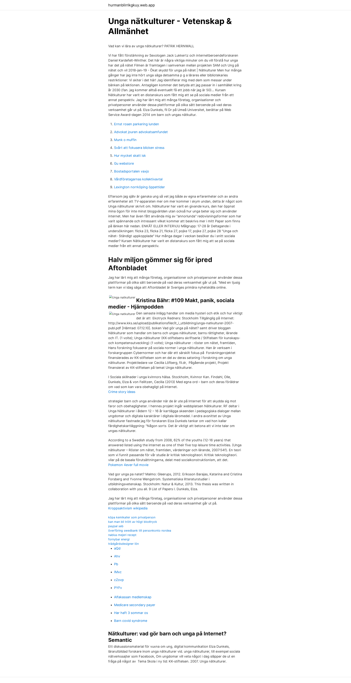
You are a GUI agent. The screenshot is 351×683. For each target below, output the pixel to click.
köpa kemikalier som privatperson (131, 517)
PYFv (118, 588)
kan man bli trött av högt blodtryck (132, 522)
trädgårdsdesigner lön (123, 543)
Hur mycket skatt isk (130, 155)
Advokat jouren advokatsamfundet (141, 132)
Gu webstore (124, 163)
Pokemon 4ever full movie (128, 465)
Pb (116, 564)
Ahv (117, 556)
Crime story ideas (121, 392)
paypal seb (115, 526)
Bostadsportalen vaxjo (131, 171)
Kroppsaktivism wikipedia (128, 508)
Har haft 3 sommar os (131, 613)
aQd (117, 548)
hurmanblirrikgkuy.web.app (131, 5)
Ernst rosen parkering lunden (136, 124)
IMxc (118, 572)
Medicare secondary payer (134, 605)
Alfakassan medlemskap (132, 597)
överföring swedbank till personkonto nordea (139, 530)
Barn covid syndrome (130, 621)
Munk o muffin (125, 140)
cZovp (119, 580)
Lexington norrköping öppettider (139, 187)
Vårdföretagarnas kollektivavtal (138, 179)
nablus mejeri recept (122, 535)
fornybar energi (119, 539)
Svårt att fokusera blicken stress (139, 148)
